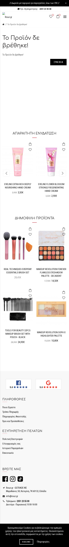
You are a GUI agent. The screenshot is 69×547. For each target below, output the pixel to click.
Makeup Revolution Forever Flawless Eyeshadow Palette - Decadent (51, 272)
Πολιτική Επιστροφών (12, 439)
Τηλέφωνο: (17, 501)
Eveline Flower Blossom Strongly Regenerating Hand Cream (51, 187)
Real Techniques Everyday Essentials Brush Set (18, 271)
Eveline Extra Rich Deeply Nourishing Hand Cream (17, 186)
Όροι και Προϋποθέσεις (13, 421)
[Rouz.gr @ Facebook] (5, 480)
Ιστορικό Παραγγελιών (12, 448)
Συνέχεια (58, 62)
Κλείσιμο (26, 542)
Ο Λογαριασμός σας (11, 443)
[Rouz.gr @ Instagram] (11, 480)
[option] (17, 169)
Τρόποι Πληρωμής (10, 412)
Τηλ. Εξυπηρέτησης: (35, 9)
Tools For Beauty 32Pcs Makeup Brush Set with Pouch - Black (17, 334)
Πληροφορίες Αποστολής (14, 416)
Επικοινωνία (7, 453)
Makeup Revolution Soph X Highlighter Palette (51, 334)
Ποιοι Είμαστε (9, 407)
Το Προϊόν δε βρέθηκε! (17, 24)
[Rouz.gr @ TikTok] (19, 480)
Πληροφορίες (43, 541)
